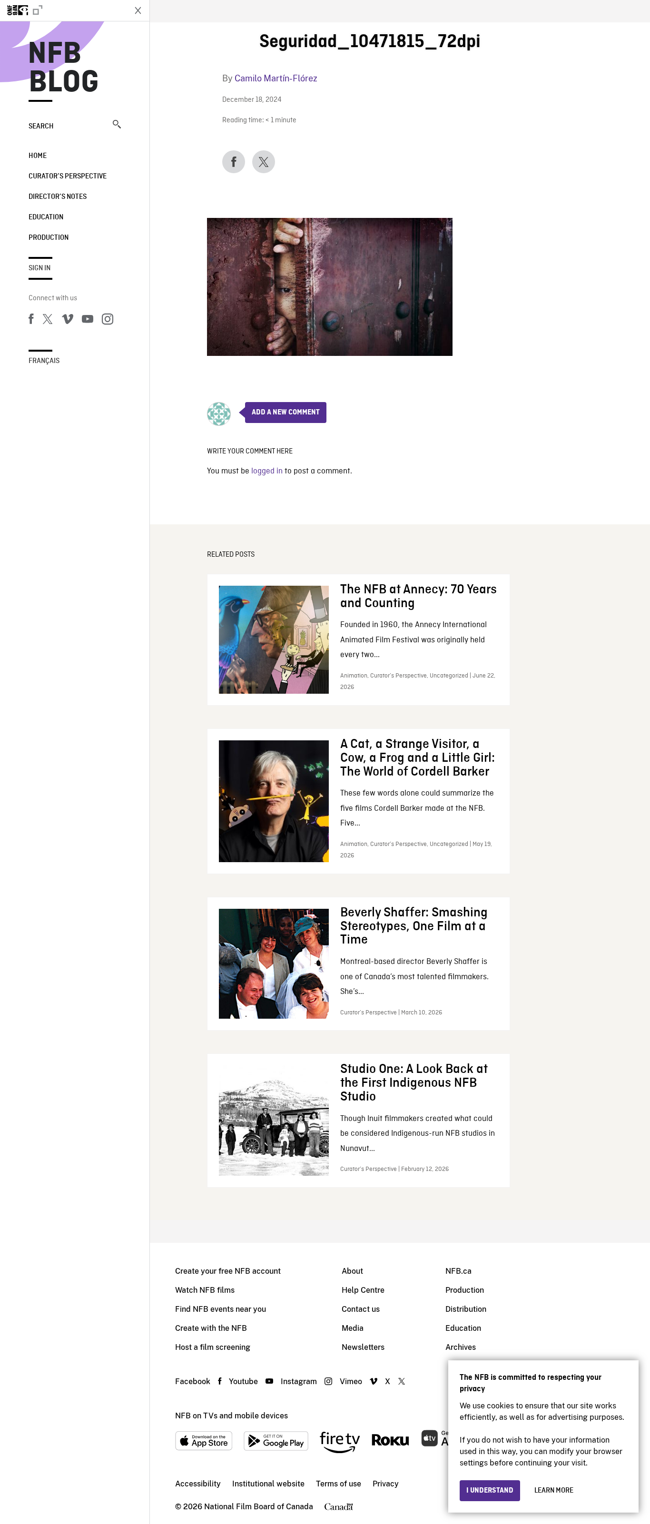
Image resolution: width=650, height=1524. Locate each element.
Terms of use (338, 1483)
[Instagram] (107, 320)
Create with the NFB (211, 1328)
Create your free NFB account (228, 1271)
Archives (460, 1347)
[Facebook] (31, 320)
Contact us (361, 1309)
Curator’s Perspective (68, 176)
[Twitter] (47, 320)
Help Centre (363, 1290)
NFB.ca (458, 1271)
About (352, 1271)
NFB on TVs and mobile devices (231, 1415)
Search (41, 126)
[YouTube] (87, 320)
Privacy (386, 1483)
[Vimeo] (67, 320)
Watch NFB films (205, 1290)
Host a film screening (212, 1347)
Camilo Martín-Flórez (276, 78)
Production (49, 238)
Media (353, 1328)
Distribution (465, 1309)
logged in (267, 471)
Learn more (553, 1491)
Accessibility (198, 1483)
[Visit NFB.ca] (62, 10)
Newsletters (363, 1347)
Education (46, 217)
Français (44, 361)
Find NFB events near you (220, 1309)
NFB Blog (64, 68)
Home (38, 156)
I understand (489, 1491)
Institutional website (268, 1483)
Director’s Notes (58, 197)
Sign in (39, 268)
